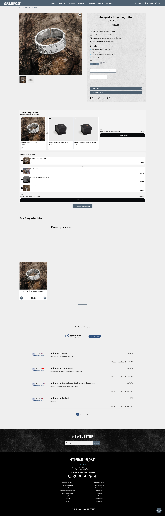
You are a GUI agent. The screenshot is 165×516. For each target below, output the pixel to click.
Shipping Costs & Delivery (67, 490)
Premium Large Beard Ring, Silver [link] (39, 177)
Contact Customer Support (82, 472)
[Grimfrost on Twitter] (85, 476)
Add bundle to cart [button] (122, 135)
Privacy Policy (68, 496)
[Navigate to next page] (91, 414)
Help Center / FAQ (67, 482)
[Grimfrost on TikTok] (95, 476)
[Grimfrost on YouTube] (80, 476)
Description (95, 88)
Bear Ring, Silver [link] (35, 168)
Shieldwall (99, 501)
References (99, 490)
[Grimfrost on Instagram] (69, 476)
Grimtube (99, 493)
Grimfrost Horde (99, 485)
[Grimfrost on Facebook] (74, 476)
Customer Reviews (68, 488)
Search (68, 504)
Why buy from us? (99, 482)
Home (21, 8)
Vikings (99, 496)
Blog (67, 501)
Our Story (67, 498)
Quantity (94, 61)
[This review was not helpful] (131, 362)
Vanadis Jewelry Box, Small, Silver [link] (58, 142)
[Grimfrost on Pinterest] (90, 476)
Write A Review (95, 336)
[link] (33, 129)
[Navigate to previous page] (74, 414)
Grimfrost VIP (99, 498)
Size (92, 68)
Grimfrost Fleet (99, 488)
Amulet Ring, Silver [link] (35, 185)
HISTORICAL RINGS (30, 8)
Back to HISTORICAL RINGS (83, 206)
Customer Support (67, 485)
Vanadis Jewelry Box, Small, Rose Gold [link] (85, 142)
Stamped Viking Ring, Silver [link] (29, 142)
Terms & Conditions (67, 493)
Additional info (97, 92)
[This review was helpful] (128, 362)
